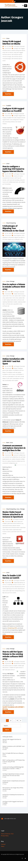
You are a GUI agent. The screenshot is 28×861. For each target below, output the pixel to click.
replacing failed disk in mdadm (10, 302)
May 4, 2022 (7, 291)
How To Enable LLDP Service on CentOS (12, 576)
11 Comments (8, 368)
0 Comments (8, 48)
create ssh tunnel (18, 176)
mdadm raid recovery (19, 293)
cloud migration (17, 235)
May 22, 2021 (7, 580)
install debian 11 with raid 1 (13, 376)
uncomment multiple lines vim (10, 463)
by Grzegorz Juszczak (19, 46)
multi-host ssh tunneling (13, 180)
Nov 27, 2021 (7, 453)
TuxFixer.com (10, 5)
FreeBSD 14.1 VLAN (11, 117)
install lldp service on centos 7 (14, 584)
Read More (8, 94)
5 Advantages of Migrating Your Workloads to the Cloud (13, 228)
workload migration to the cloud (14, 241)
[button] (23, 5)
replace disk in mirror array (11, 298)
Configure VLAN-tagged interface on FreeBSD (13, 109)
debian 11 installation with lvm (16, 370)
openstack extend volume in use (15, 523)
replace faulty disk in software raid (15, 300)
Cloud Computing (11, 223)
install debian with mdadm (11, 380)
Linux (7, 38)
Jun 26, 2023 (7, 233)
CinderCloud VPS (12, 628)
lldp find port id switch (12, 588)
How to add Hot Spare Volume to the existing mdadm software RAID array (13, 655)
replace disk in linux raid (8, 295)
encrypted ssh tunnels (8, 178)
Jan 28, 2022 (7, 366)
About (2, 846)
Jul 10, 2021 (7, 519)
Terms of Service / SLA (7, 833)
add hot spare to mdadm (11, 665)
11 (17, 720)
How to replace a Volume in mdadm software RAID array (14, 286)
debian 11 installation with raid (10, 372)
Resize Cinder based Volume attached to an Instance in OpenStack (13, 514)
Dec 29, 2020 (7, 661)
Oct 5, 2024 (7, 113)
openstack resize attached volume (11, 527)
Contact (3, 844)
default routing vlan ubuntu (18, 50)
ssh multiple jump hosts (12, 182)
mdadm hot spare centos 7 (16, 667)
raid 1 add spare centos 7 (9, 669)
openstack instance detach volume (11, 525)
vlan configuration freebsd (16, 119)
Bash (7, 442)
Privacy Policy (5, 835)
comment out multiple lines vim (12, 457)
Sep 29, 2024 (7, 174)
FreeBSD (8, 105)
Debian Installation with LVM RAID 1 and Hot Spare (13, 361)
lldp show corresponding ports (17, 590)
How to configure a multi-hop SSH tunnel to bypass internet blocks (13, 168)
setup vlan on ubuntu (8, 52)
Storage (12, 281)
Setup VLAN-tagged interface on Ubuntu (12, 42)
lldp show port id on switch (9, 592)
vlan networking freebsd (9, 121)
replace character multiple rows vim (16, 461)
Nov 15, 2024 (7, 46)
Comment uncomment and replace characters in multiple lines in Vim (14, 448)
